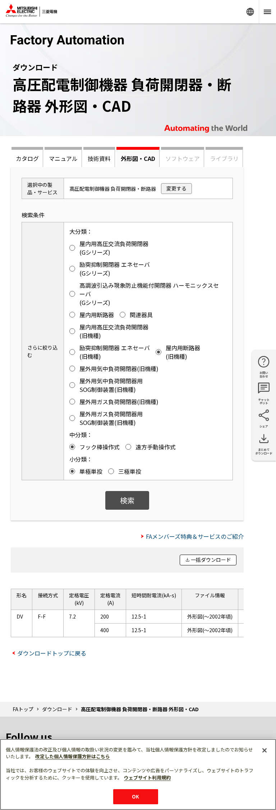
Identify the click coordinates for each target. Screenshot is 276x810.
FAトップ (23, 709)
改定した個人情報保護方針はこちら (72, 756)
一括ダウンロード (211, 559)
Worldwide (250, 11)
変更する (176, 188)
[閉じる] (264, 750)
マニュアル (63, 158)
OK (135, 796)
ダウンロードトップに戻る (51, 653)
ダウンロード (57, 709)
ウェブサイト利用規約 (147, 777)
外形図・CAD (138, 158)
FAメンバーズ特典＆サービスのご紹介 (195, 536)
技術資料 (99, 158)
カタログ (27, 158)
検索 (127, 500)
